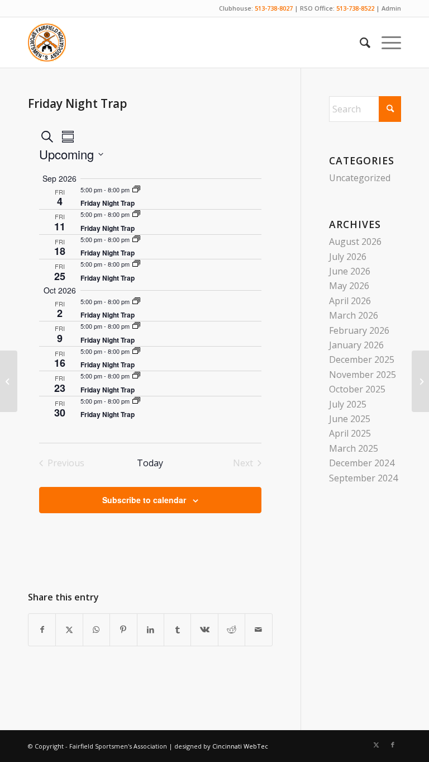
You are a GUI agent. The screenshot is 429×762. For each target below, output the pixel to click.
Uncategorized (359, 178)
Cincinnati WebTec (240, 746)
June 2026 (349, 271)
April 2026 (350, 301)
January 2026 (356, 345)
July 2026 (347, 256)
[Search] (359, 42)
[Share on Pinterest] (123, 629)
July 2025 (347, 404)
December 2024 (361, 463)
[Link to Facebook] (392, 744)
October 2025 (357, 389)
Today (150, 463)
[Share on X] (69, 629)
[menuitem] (359, 42)
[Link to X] (376, 744)
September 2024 (363, 478)
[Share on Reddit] (231, 629)
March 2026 (353, 315)
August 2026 (355, 241)
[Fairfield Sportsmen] (47, 42)
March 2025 (353, 448)
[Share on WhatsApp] (96, 629)
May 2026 (349, 286)
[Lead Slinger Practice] (8, 381)
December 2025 (361, 359)
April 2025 (350, 433)
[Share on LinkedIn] (150, 629)
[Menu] (385, 42)
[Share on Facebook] (41, 629)
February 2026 (359, 330)
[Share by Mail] (258, 629)
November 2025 (362, 374)
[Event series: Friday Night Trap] (136, 189)
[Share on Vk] (204, 629)
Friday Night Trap (107, 203)
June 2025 (349, 419)
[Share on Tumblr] (177, 629)
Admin (391, 8)
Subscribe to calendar (144, 499)
